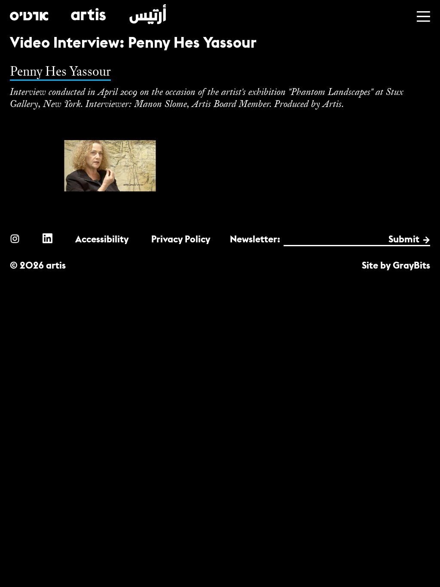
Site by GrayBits (396, 265)
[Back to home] (88, 14)
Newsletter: (255, 239)
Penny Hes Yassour (60, 71)
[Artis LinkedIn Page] (47, 238)
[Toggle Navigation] (423, 16)
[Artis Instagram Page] (15, 238)
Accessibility (101, 239)
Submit (403, 239)
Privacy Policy (180, 239)
